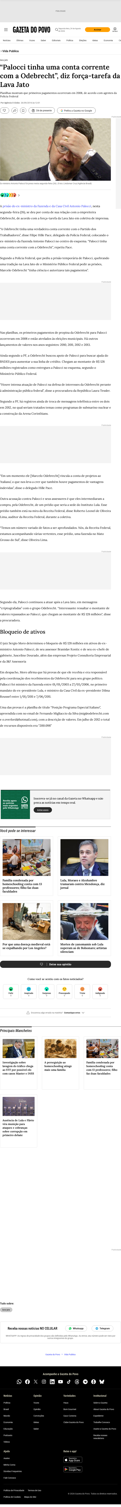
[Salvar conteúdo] (23, 110)
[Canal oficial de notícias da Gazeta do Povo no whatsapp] (19, 1381)
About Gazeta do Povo (103, 1409)
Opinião (37, 1409)
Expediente (98, 1416)
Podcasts (8, 1435)
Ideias (95, 40)
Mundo (7, 1416)
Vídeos (7, 1442)
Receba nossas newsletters (100, 1436)
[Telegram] (85, 1381)
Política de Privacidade (14, 1490)
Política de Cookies (12, 1497)
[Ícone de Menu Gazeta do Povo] (6, 29)
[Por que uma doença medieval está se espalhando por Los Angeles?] (27, 921)
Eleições (82, 40)
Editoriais (56, 40)
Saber (43, 40)
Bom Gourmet (69, 1409)
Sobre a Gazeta (100, 1403)
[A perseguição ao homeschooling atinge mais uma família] (60, 1048)
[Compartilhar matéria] (15, 110)
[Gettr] (93, 1381)
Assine (7, 1458)
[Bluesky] (101, 1381)
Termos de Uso (34, 1490)
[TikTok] (68, 1381)
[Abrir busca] (56, 29)
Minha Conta (9, 1465)
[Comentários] (4, 110)
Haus (65, 1403)
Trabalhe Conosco (101, 1422)
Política (69, 40)
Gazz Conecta (69, 1416)
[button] (55, 1014)
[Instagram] (44, 1381)
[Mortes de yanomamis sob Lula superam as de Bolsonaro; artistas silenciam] (84, 921)
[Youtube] (60, 1381)
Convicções (38, 1416)
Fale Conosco (10, 1478)
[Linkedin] (52, 1381)
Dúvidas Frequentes (13, 1471)
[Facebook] (27, 1381)
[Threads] (77, 1381)
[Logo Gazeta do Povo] (31, 30)
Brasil (6, 1409)
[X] (35, 1381)
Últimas (19, 40)
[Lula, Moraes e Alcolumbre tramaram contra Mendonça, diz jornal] (84, 857)
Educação (8, 1429)
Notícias (6, 40)
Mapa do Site (30, 1497)
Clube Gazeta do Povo (73, 1422)
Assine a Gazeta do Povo (104, 1429)
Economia (108, 40)
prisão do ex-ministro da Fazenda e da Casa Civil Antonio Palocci (47, 206)
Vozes (32, 40)
